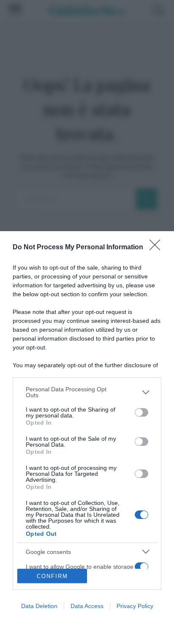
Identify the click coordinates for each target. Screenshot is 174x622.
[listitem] (87, 392)
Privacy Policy (135, 606)
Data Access (87, 606)
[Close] (158, 248)
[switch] (141, 412)
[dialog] (87, 426)
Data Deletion (39, 606)
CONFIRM (52, 576)
